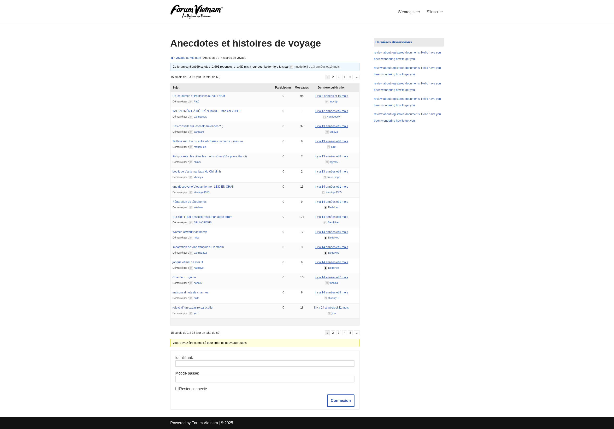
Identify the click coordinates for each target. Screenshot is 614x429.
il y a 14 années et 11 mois (331, 307)
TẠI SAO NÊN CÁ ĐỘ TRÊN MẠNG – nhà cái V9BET (206, 111)
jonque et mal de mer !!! (187, 262)
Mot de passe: (187, 373)
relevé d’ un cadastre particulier (192, 307)
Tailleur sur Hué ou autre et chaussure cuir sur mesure (207, 141)
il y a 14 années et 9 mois (331, 292)
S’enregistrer (409, 12)
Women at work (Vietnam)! (189, 232)
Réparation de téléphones (189, 201)
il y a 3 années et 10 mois (323, 66)
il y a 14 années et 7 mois (331, 277)
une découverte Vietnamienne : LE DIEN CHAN (203, 186)
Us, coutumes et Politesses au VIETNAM (198, 96)
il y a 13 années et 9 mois (331, 171)
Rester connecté (193, 389)
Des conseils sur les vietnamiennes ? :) (197, 126)
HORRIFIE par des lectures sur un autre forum (202, 217)
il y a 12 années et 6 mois (331, 111)
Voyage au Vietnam (188, 58)
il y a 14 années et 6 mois (331, 262)
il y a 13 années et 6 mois (331, 141)
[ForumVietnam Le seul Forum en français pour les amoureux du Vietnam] (200, 11)
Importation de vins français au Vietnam (198, 247)
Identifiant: (184, 358)
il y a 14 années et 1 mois (331, 186)
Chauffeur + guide (184, 277)
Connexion (341, 401)
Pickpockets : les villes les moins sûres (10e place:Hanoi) (209, 156)
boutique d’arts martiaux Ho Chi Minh (196, 171)
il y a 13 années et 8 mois (331, 156)
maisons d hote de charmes (190, 292)
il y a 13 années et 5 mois (331, 126)
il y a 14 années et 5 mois (331, 217)
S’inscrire (435, 12)
